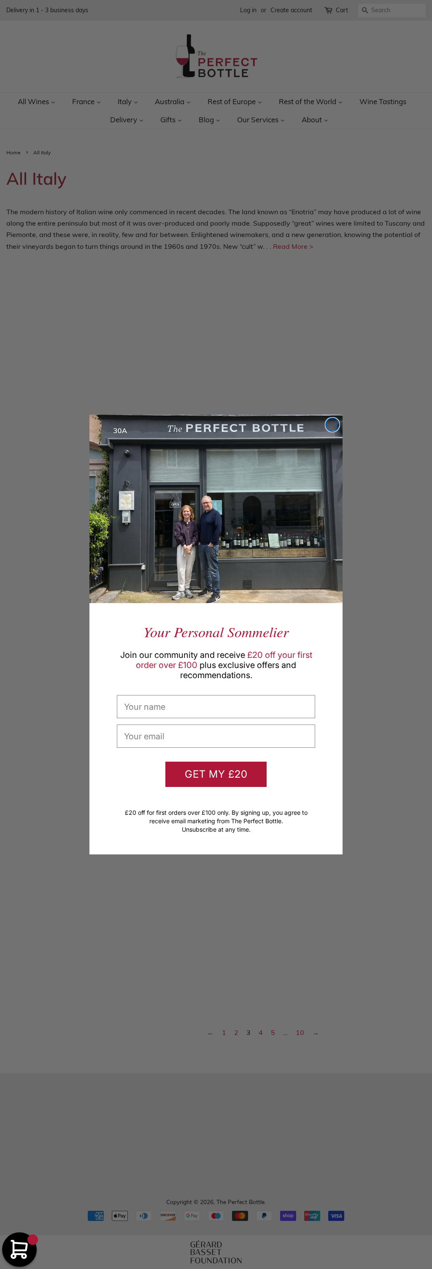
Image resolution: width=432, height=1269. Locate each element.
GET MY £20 (216, 774)
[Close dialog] (332, 424)
